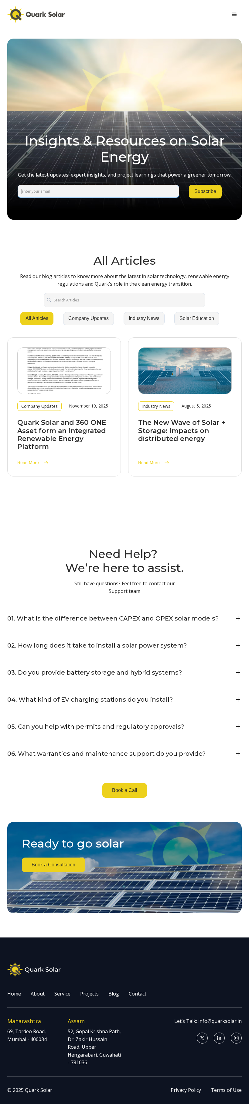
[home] (36, 14)
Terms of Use (226, 1090)
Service (62, 993)
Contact (137, 993)
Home (14, 993)
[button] (234, 14)
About (38, 993)
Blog (113, 993)
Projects (89, 993)
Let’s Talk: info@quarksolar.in (208, 1021)
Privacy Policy (186, 1090)
